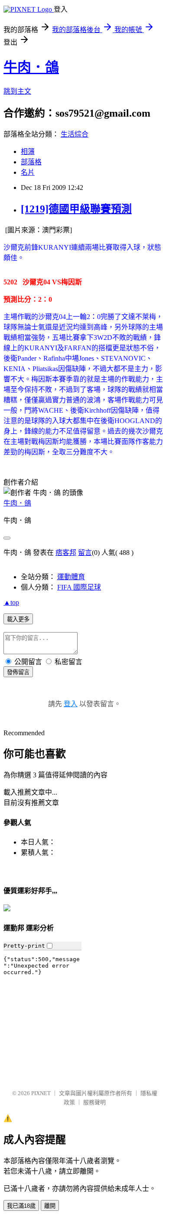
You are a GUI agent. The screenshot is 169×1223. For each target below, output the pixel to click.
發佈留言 (18, 672)
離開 (49, 1206)
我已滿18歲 (21, 1206)
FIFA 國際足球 (79, 587)
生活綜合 (74, 134)
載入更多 (18, 619)
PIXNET (41, 1093)
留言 (85, 552)
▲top (11, 602)
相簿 (28, 151)
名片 (28, 172)
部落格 (31, 162)
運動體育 (71, 577)
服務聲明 (94, 1102)
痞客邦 (65, 552)
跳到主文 (17, 91)
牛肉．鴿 (31, 67)
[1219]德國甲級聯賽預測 (76, 209)
